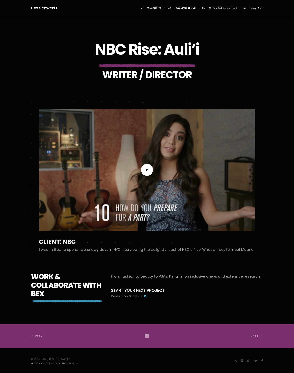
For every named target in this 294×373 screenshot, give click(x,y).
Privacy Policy (40, 363)
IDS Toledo (60, 363)
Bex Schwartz (44, 8)
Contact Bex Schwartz (126, 296)
